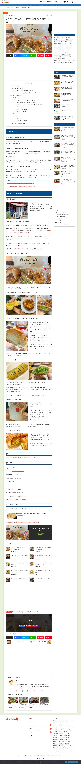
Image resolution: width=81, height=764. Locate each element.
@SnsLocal (40, 533)
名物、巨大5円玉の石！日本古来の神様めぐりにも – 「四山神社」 (22, 522)
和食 (61, 733)
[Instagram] (76, 2)
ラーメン (67, 41)
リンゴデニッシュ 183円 (19, 111)
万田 (56, 43)
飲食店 (37, 611)
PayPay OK (57, 37)
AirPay (16, 248)
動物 (60, 45)
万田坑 (60, 43)
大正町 (61, 737)
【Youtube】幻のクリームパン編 (16, 499)
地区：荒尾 (64, 735)
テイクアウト (15, 611)
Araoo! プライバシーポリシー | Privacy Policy (55, 755)
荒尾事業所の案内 (21, 496)
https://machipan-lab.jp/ (17, 492)
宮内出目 (56, 52)
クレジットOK (69, 39)
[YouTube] (74, 2)
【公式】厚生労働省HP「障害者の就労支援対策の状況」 (20, 186)
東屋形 (61, 56)
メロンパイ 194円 (18, 107)
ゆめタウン (57, 39)
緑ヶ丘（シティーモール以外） (60, 60)
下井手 (70, 43)
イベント (63, 39)
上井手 (65, 43)
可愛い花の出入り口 (16, 97)
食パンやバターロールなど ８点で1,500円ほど (24, 102)
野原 (63, 62)
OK (66, 762)
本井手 (56, 56)
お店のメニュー (15, 114)
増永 (70, 735)
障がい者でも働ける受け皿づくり (20, 88)
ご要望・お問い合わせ (41, 755)
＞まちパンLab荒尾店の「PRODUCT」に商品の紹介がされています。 (22, 457)
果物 (65, 56)
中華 (56, 45)
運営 (59, 62)
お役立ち (68, 37)
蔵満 (73, 60)
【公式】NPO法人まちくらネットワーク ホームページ (19, 183)
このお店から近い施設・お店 (18, 123)
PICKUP (63, 37)
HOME (6, 7)
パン (21, 611)
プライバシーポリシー (73, 762)
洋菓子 (70, 56)
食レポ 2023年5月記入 (16, 95)
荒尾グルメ (10, 7)
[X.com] (72, 2)
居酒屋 (62, 52)
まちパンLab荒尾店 (18, 118)
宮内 (67, 737)
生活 (64, 58)
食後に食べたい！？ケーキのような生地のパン (24, 100)
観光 (25, 755)
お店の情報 (14, 116)
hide (31, 83)
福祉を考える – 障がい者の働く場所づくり (23, 90)
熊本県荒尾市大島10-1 (17, 471)
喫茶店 (68, 733)
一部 (72, 41)
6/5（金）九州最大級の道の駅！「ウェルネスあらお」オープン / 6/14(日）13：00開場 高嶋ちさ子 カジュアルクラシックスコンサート (40, 5)
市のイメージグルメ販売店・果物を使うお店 (63, 54)
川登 (66, 52)
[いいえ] (79, 762)
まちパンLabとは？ (15, 86)
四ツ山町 (56, 735)
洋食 (28, 611)
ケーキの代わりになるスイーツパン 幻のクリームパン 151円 (28, 104)
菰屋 (69, 60)
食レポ (32, 611)
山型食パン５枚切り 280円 (20, 109)
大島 (24, 611)
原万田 (70, 45)
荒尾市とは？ (20, 755)
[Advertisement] (29, 70)
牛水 (60, 58)
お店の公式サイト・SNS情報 (20, 120)
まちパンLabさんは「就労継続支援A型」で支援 (24, 92)
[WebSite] (18, 691)
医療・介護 (65, 45)
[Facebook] (70, 2)
